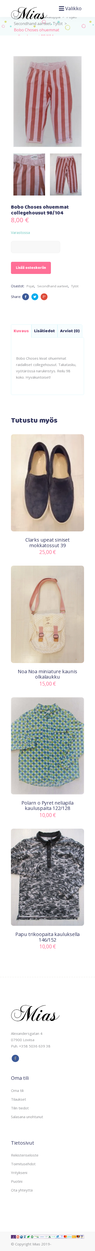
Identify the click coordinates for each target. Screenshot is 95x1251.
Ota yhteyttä (22, 1190)
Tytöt (58, 23)
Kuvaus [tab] (21, 331)
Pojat (30, 286)
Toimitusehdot (23, 1163)
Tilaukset (18, 1099)
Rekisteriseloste (24, 1155)
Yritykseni (19, 1172)
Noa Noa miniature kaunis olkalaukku (47, 674)
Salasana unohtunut (27, 1116)
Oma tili (17, 1090)
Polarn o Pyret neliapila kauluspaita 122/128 (47, 806)
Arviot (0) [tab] (70, 331)
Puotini (16, 1181)
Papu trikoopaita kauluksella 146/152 (47, 937)
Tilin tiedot (20, 1108)
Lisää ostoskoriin (31, 268)
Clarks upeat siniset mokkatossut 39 (47, 542)
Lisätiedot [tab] (44, 331)
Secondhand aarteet (52, 286)
